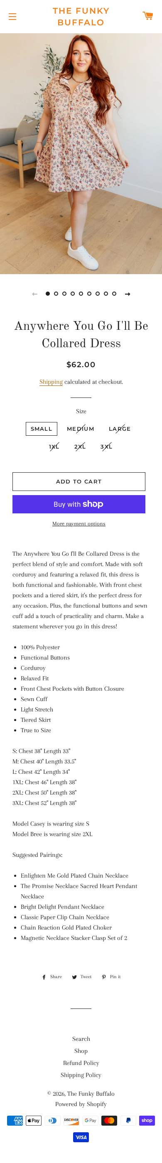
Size (81, 411)
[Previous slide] (34, 294)
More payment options (79, 523)
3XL (107, 446)
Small (42, 428)
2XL (80, 446)
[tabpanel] (81, 152)
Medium (80, 428)
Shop (81, 1051)
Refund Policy (81, 1063)
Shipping (51, 381)
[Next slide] (127, 294)
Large (120, 428)
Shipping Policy (81, 1075)
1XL (54, 446)
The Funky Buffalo (81, 16)
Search (81, 1039)
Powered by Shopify (81, 1104)
